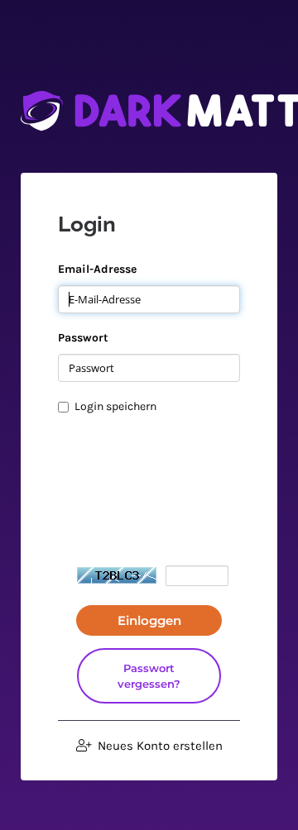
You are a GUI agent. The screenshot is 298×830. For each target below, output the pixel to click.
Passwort (83, 338)
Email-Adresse (97, 269)
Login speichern (115, 406)
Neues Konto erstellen (158, 745)
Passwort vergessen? (149, 675)
